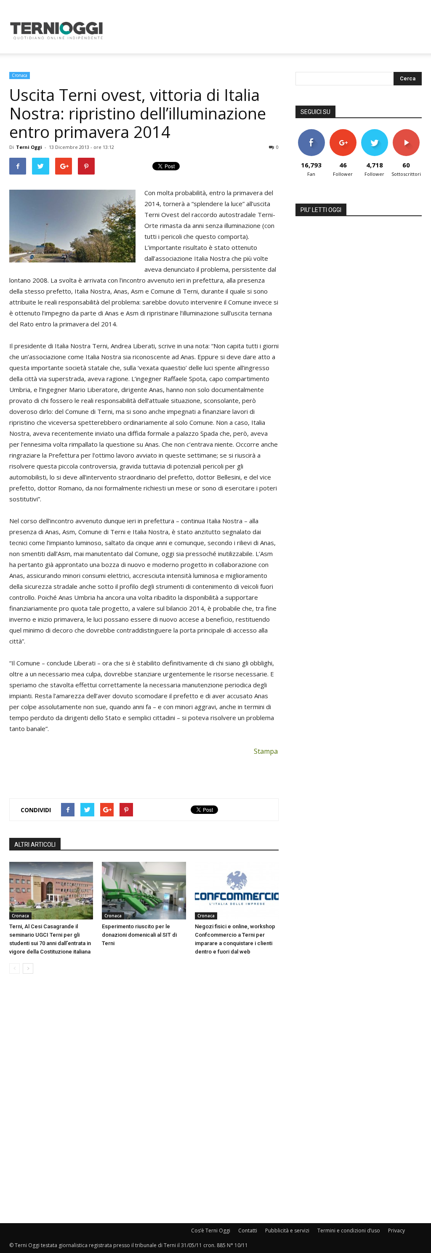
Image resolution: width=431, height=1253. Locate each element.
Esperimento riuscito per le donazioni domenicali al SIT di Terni (139, 934)
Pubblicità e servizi (287, 1230)
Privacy (396, 1230)
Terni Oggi (29, 147)
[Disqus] (144, 1099)
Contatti (247, 1230)
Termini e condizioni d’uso (348, 1230)
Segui (342, 132)
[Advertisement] (268, 30)
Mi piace (311, 132)
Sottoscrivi (406, 132)
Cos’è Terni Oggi (210, 1230)
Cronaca (19, 75)
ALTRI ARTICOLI (35, 844)
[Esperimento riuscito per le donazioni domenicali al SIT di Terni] (144, 890)
